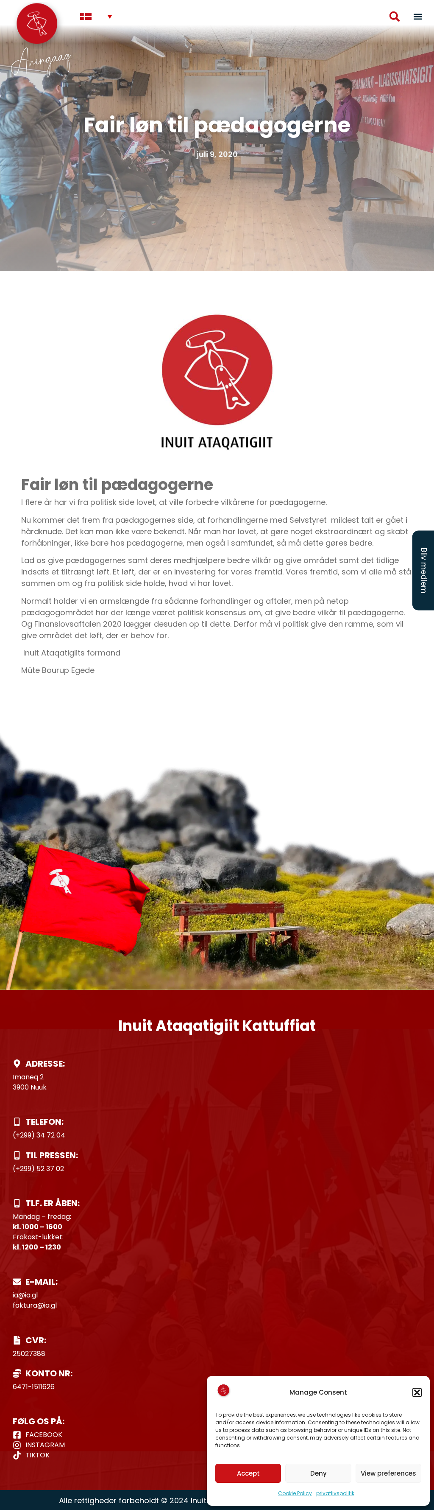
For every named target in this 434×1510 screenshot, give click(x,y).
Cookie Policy (295, 1493)
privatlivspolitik (335, 1493)
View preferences (388, 1473)
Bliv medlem (424, 570)
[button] (417, 1392)
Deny (318, 1473)
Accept (248, 1473)
